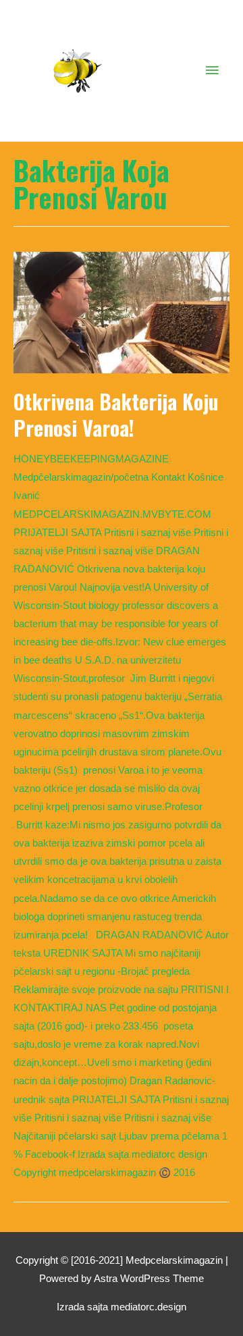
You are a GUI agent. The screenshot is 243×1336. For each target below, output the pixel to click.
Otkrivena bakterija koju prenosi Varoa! (116, 414)
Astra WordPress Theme (149, 1278)
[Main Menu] (213, 70)
